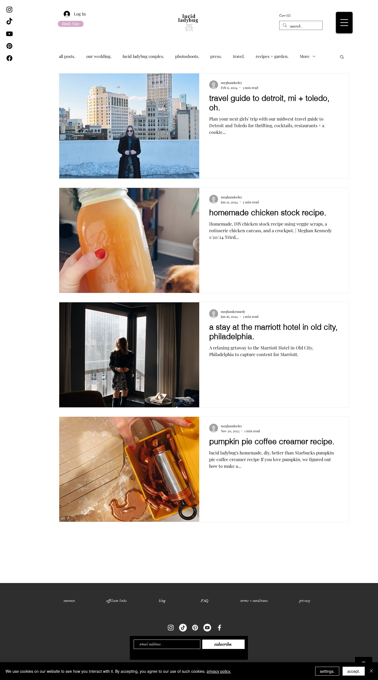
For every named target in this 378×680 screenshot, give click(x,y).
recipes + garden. (272, 56)
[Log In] (64, 14)
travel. (239, 56)
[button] (344, 22)
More (305, 56)
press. (216, 56)
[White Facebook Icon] (219, 628)
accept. (353, 671)
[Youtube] (9, 34)
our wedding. (99, 56)
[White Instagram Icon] (171, 628)
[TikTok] (9, 21)
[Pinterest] (9, 46)
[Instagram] (9, 9)
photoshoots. (187, 56)
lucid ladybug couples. (143, 56)
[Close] (371, 671)
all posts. (67, 56)
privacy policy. (219, 671)
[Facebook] (9, 58)
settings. (327, 671)
